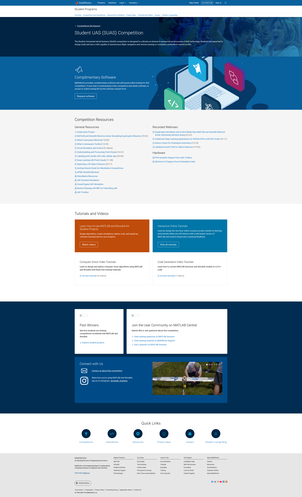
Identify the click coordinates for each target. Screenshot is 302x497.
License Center (189, 470)
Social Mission (212, 467)
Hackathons (112, 442)
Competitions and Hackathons (94, 15)
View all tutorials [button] (168, 244)
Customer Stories (213, 470)
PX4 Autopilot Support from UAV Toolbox (173, 157)
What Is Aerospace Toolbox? (93, 144)
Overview (78, 15)
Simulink (116, 464)
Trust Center (79, 490)
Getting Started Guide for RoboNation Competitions (100, 168)
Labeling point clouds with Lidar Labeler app (100, 156)
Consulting (187, 467)
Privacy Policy (99, 490)
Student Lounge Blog (169, 15)
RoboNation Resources (87, 176)
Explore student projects (93, 342)
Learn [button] (122, 3)
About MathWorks (213, 473)
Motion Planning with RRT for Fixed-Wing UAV (97, 188)
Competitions (86, 442)
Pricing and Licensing (144, 470)
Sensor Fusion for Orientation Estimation (176, 143)
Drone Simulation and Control (95, 148)
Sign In (218, 3)
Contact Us (137, 490)
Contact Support (189, 473)
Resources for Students (115, 15)
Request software (85, 96)
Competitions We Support (88, 26)
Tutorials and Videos (145, 15)
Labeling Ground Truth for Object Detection (177, 147)
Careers (157, 15)
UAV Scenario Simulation (88, 180)
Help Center (194, 3)
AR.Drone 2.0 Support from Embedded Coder (175, 161)
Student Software (119, 467)
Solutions (112, 3)
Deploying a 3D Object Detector (94, 164)
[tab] (207, 364)
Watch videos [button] (89, 244)
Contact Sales (141, 467)
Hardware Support (120, 470)
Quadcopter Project (86, 132)
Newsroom (210, 464)
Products (101, 3)
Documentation (165, 461)
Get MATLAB (207, 3)
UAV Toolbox (83, 192)
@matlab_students (119, 381)
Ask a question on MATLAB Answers (150, 344)
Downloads (141, 461)
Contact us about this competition (107, 371)
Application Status (126, 490)
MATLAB (116, 461)
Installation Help (189, 461)
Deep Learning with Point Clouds (95, 160)
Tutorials (163, 464)
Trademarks (89, 490)
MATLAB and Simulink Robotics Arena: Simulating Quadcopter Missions (112, 136)
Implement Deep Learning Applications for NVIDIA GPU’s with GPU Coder (191, 139)
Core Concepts (165, 473)
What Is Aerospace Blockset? (93, 140)
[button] (225, 3)
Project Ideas (131, 15)
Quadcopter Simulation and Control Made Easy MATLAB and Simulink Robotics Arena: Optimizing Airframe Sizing (190, 133)
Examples (163, 467)
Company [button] (133, 3)
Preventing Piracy (112, 490)
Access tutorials (94, 276)
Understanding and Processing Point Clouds (100, 152)
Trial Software (141, 464)
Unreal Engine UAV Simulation (90, 184)
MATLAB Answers (190, 464)
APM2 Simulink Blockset (88, 172)
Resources (138, 442)
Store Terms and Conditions (146, 473)
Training (163, 470)
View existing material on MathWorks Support (154, 340)
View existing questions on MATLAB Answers (154, 336)
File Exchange (118, 473)
